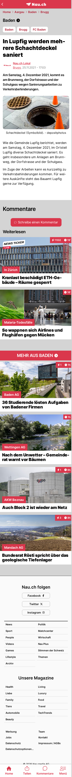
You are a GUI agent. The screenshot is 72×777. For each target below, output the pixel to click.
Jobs (9, 737)
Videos (10, 643)
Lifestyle (11, 656)
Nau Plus (43, 643)
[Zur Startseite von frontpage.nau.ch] (36, 4)
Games (10, 650)
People (10, 637)
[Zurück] (2, 4)
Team (41, 731)
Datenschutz (13, 743)
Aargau (19, 12)
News (9, 624)
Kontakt (43, 737)
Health (9, 686)
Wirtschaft (44, 637)
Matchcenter (45, 630)
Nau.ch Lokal (21, 63)
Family (9, 699)
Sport (9, 630)
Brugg (45, 12)
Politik (42, 624)
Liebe (9, 693)
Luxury (42, 693)
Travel (41, 706)
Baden (32, 12)
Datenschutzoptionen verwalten (20, 748)
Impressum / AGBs (49, 743)
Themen (43, 656)
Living (41, 686)
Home (7, 12)
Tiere (9, 706)
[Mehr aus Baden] (36, 355)
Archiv (9, 663)
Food (41, 699)
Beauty (10, 719)
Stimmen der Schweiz (51, 650)
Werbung (11, 731)
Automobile (13, 712)
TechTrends (45, 712)
